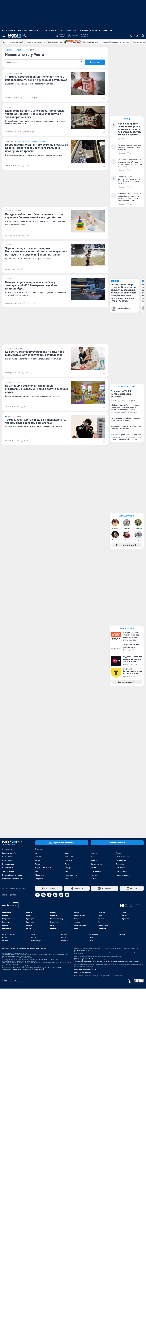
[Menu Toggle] (3, 36)
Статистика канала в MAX (12, 879)
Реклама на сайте (9, 853)
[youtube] (67, 895)
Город (37, 864)
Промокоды (22, 30)
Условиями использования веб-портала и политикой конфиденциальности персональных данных (106, 961)
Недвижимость (8, 30)
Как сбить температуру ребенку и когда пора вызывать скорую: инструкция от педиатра (34, 353)
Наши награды (8, 864)
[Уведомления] (137, 36)
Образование (70, 879)
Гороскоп (84, 30)
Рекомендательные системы (83, 972)
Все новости (23, 50)
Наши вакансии (8, 868)
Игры (105, 30)
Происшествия (96, 864)
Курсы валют (95, 30)
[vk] (43, 895)
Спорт (118, 853)
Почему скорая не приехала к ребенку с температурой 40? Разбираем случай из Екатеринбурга (31, 285)
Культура (68, 860)
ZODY (111, 30)
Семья (93, 879)
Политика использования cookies (85, 969)
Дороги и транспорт (43, 868)
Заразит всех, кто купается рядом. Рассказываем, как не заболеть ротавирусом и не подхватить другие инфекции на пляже (36, 251)
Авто (37, 853)
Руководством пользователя (83, 958)
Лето (67, 864)
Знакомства (34, 30)
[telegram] (37, 895)
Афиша (75, 30)
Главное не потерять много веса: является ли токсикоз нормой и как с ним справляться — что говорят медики (35, 114)
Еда (36, 871)
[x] (61, 895)
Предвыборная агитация (12, 875)
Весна (37, 860)
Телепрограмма (64, 30)
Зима (67, 853)
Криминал (69, 857)
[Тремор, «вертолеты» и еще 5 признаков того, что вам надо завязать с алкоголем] (88, 426)
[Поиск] (131, 36)
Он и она (94, 853)
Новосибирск (11, 50)
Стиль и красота (122, 857)
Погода (44, 30)
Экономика (120, 868)
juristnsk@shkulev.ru (54, 967)
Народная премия (123, 875)
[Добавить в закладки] (104, 97)
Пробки (73, 36)
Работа (93, 868)
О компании (7, 860)
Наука (67, 871)
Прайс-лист (7, 857)
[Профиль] (142, 36)
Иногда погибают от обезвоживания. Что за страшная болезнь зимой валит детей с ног (34, 216)
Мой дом (68, 868)
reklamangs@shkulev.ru (81, 950)
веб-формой (40, 969)
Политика (94, 860)
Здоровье (39, 879)
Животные (39, 875)
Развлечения (95, 871)
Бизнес (38, 857)
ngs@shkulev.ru (27, 966)
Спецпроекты (121, 871)
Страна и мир (121, 860)
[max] (55, 895)
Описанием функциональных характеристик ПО (90, 960)
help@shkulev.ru (17, 969)
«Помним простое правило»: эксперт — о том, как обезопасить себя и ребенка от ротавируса (36, 78)
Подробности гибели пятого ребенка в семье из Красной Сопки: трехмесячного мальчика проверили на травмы (36, 148)
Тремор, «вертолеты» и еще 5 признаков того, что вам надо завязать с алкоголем (35, 421)
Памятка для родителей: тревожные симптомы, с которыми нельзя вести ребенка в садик (36, 389)
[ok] (49, 895)
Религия (93, 875)
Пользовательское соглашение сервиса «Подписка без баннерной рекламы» (99, 976)
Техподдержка (8, 871)
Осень (92, 857)
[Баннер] (72, 42)
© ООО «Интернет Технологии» (12, 981)
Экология (120, 864)
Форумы (52, 30)
